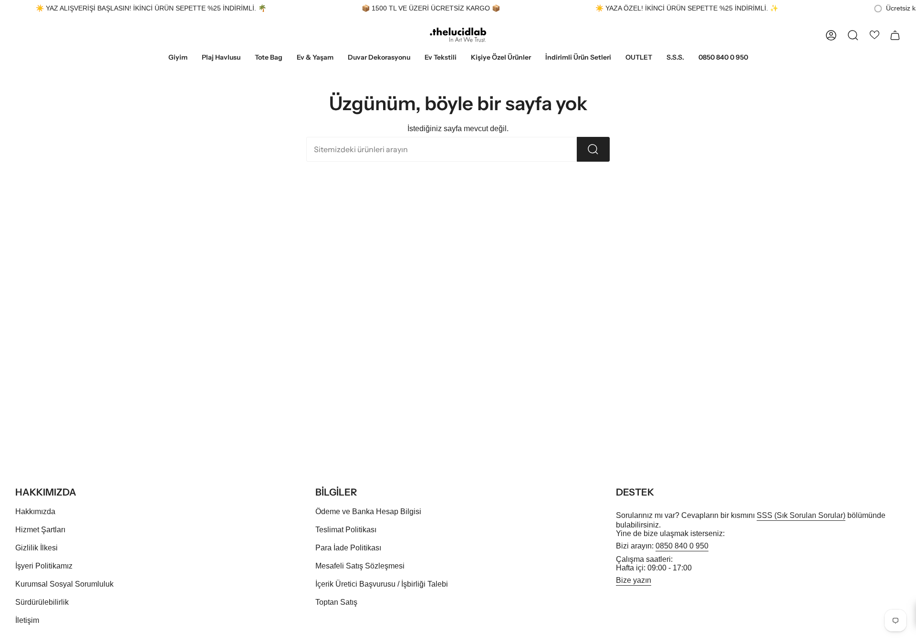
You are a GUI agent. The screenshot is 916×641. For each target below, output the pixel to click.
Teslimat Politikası (345, 530)
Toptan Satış (336, 602)
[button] (178, 58)
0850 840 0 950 (682, 546)
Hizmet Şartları (40, 530)
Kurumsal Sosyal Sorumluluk (64, 584)
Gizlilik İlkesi (36, 548)
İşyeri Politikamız (44, 566)
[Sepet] (895, 35)
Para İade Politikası (348, 548)
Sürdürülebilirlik (42, 602)
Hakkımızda (35, 511)
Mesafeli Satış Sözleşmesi (360, 566)
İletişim (27, 620)
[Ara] (593, 149)
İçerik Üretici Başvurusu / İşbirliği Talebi (381, 584)
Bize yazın (633, 580)
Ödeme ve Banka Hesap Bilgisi (368, 511)
